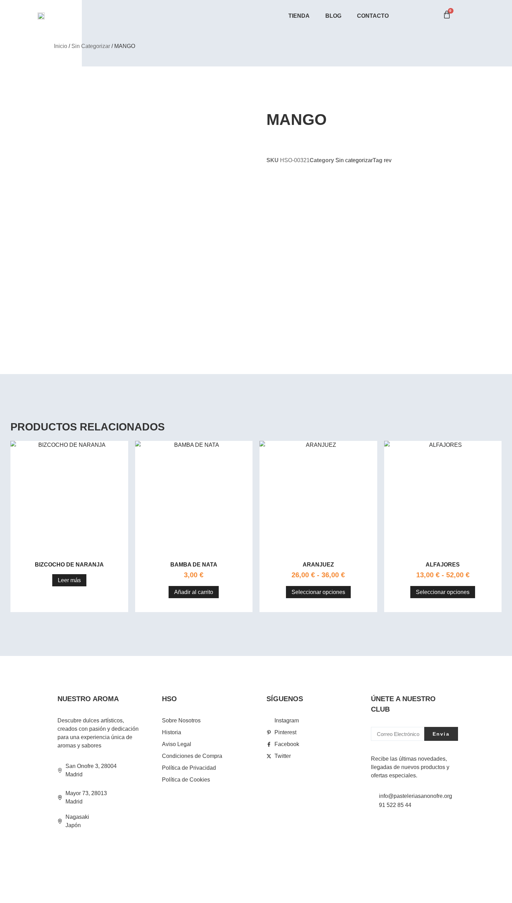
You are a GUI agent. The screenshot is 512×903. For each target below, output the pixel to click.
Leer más (69, 580)
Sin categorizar (90, 46)
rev (387, 160)
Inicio (60, 46)
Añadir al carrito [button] (193, 592)
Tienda (299, 16)
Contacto (373, 16)
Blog (333, 16)
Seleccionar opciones (318, 592)
